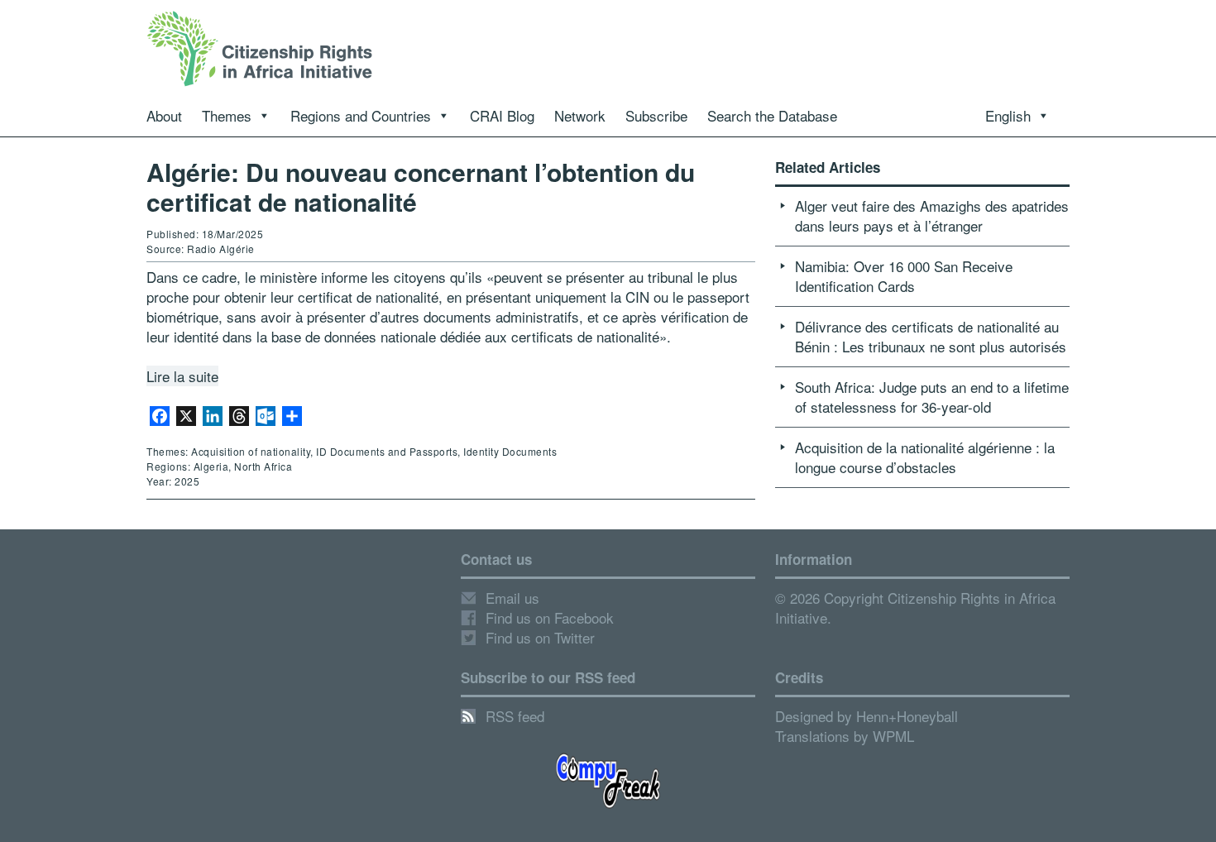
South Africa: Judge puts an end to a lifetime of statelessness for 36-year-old (932, 396)
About (164, 115)
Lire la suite (182, 376)
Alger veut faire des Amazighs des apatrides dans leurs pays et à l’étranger (932, 215)
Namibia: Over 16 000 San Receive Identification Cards (904, 276)
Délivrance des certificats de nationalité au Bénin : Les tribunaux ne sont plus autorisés (930, 336)
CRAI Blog (502, 115)
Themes (226, 115)
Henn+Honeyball (907, 716)
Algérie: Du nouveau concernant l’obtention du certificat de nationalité (420, 186)
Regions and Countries (360, 115)
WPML (893, 735)
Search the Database (772, 115)
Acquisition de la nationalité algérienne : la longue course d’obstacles (925, 457)
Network (580, 115)
